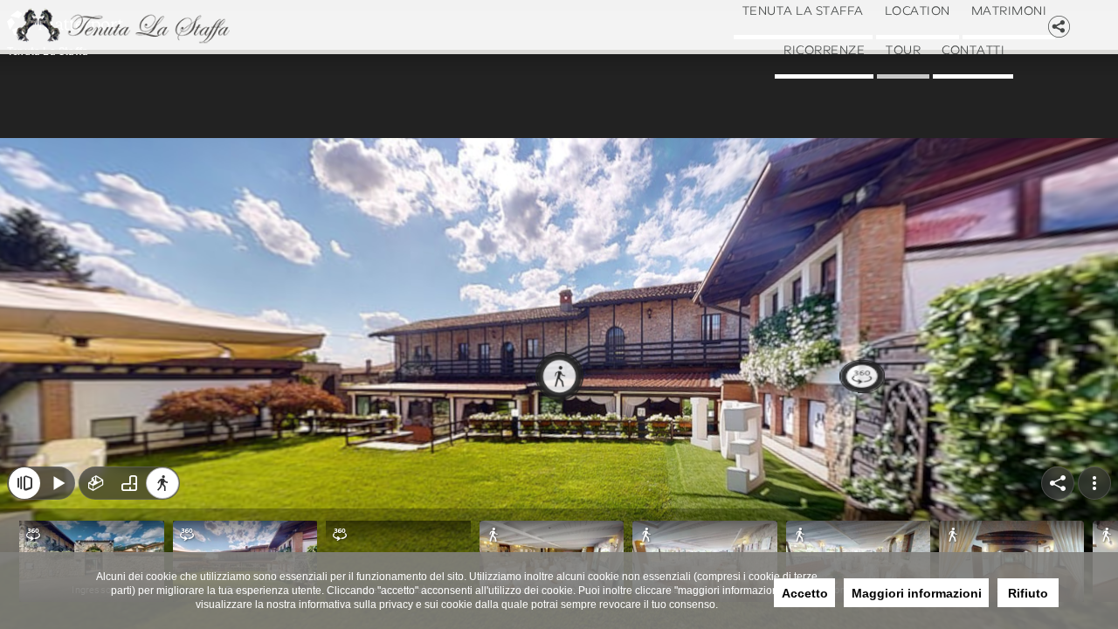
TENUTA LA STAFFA (830, 31)
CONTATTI (933, 186)
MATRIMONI (818, 109)
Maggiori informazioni (917, 593)
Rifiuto (1028, 593)
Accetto (805, 593)
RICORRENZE (966, 109)
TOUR (832, 186)
